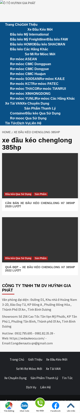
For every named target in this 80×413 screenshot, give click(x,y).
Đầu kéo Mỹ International (29, 34)
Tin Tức (11, 123)
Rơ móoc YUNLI (22, 98)
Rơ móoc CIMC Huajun (28, 74)
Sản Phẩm (41, 194)
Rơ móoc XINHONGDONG (30, 93)
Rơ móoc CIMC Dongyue (29, 69)
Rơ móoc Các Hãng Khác (55, 98)
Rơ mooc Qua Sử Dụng (28, 118)
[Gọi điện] (40, 403)
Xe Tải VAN (14, 103)
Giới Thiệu (30, 24)
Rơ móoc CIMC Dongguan (30, 64)
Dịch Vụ (23, 123)
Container (17, 113)
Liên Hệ (35, 123)
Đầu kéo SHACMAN (49, 44)
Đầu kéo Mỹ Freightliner (28, 39)
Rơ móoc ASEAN (23, 59)
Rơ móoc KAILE (52, 79)
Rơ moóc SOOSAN (25, 79)
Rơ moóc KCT (21, 83)
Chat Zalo (24, 411)
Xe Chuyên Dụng (36, 103)
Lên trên (71, 411)
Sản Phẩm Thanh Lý (40, 108)
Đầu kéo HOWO (22, 44)
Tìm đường (9, 411)
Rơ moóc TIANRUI (51, 88)
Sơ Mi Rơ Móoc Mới (40, 54)
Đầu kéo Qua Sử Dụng (43, 113)
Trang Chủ (13, 24)
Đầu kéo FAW (57, 39)
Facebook (55, 411)
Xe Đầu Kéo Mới (40, 29)
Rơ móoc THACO (23, 88)
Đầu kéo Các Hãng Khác (29, 49)
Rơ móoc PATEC (45, 83)
